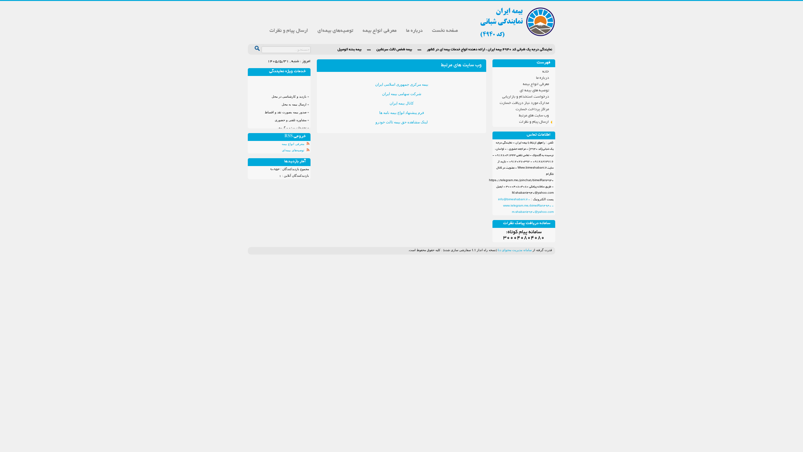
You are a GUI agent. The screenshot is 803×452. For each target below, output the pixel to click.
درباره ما (414, 31)
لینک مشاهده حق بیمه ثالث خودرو (401, 122)
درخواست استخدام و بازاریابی (525, 97)
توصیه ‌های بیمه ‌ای (534, 91)
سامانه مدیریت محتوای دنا (515, 250)
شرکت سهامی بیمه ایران (401, 94)
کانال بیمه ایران (402, 103)
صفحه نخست (445, 31)
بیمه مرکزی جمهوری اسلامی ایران (401, 84)
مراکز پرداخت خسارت (532, 109)
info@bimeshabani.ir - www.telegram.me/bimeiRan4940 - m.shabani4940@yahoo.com (526, 206)
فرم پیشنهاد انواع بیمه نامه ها (401, 112)
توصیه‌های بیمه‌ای (335, 31)
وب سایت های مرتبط (534, 116)
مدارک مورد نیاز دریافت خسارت (524, 103)
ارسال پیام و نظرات (288, 31)
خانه (545, 72)
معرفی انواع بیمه (379, 31)
